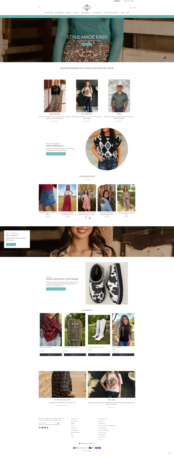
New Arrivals (59, 12)
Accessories (85, 12)
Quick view (48, 209)
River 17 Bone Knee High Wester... (96, 347)
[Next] (133, 330)
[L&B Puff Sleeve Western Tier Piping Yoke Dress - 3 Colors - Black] (89, 218)
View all (87, 179)
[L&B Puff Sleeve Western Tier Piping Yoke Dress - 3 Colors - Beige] (84, 218)
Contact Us (101, 421)
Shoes (76, 12)
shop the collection (55, 288)
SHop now (55, 121)
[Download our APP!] (62, 384)
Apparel (68, 12)
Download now (62, 405)
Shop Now (111, 407)
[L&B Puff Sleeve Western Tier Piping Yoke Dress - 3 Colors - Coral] (86, 218)
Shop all (11, 244)
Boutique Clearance (111, 12)
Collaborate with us (103, 418)
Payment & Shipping (103, 430)
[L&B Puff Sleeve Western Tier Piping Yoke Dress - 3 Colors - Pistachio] (88, 218)
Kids (128, 12)
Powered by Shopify (87, 450)
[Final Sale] (111, 384)
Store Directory (102, 427)
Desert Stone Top (116, 347)
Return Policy (102, 423)
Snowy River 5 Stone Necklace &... (72, 347)
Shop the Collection (55, 153)
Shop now (87, 121)
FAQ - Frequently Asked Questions (107, 425)
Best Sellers (49, 12)
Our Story (101, 439)
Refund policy (102, 434)
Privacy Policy (102, 436)
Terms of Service (103, 432)
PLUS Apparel (97, 12)
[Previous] (40, 330)
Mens (123, 12)
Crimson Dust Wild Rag (46, 347)
